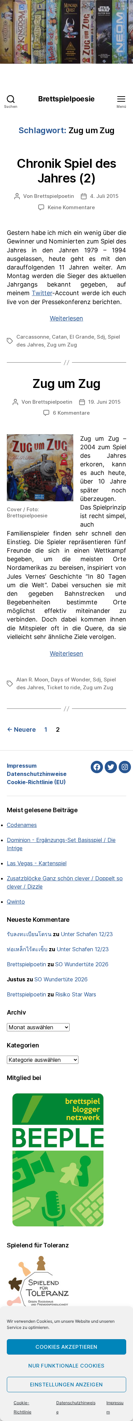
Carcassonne (32, 337)
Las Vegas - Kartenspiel (36, 863)
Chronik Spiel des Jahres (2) (66, 171)
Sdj (101, 337)
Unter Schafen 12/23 (87, 934)
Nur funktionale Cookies (66, 1365)
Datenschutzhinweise (36, 773)
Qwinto (16, 901)
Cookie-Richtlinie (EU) (36, 782)
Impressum (21, 765)
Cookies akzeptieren (66, 1347)
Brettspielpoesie (66, 98)
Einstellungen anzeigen (66, 1384)
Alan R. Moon (32, 679)
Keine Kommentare (71, 207)
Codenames (22, 824)
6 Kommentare (71, 413)
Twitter (42, 293)
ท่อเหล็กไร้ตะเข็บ (27, 949)
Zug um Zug (62, 344)
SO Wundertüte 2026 (81, 964)
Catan (59, 337)
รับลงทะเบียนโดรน (29, 934)
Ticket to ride (63, 687)
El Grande (82, 337)
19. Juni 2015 (104, 402)
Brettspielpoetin (54, 196)
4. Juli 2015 (104, 196)
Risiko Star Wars (75, 994)
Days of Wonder (70, 679)
